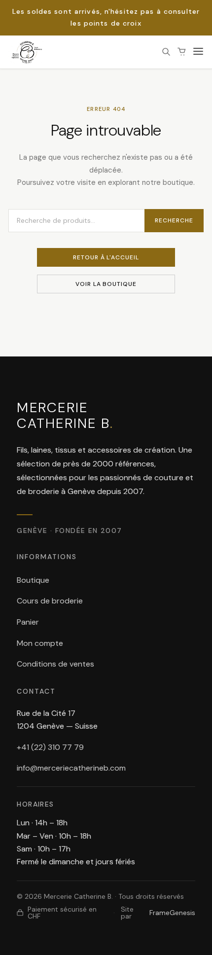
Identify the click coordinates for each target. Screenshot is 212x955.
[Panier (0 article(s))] (182, 52)
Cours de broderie (50, 601)
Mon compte (40, 643)
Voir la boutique (106, 284)
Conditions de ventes (55, 664)
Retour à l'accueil (106, 257)
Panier (28, 622)
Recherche (174, 220)
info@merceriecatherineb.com (71, 768)
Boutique (33, 580)
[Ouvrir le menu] (198, 52)
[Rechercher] (166, 52)
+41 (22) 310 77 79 (50, 747)
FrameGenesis (172, 912)
